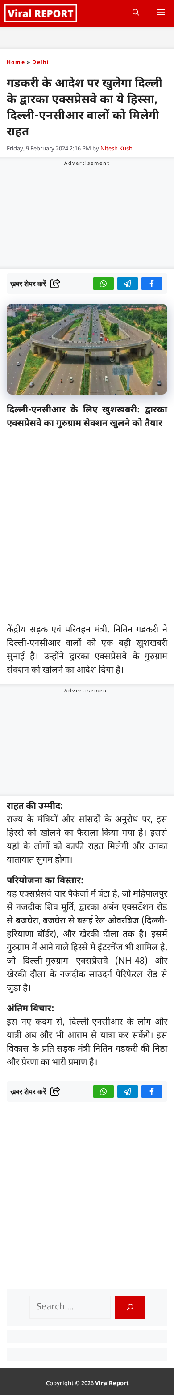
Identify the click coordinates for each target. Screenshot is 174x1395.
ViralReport (111, 1383)
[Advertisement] (87, 529)
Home (16, 62)
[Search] (130, 1307)
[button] (136, 13)
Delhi (40, 62)
